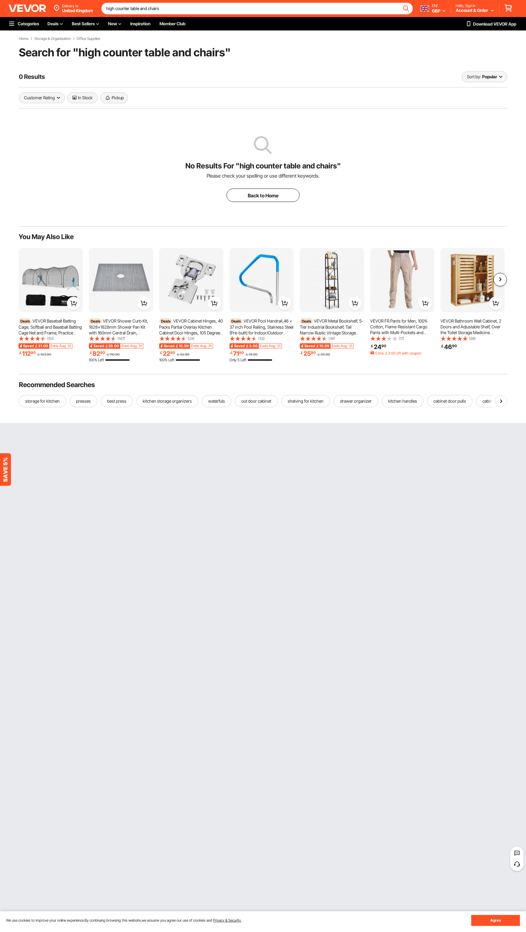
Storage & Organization (52, 39)
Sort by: (474, 76)
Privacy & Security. (227, 920)
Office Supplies (88, 39)
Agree (495, 920)
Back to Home (263, 195)
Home (23, 39)
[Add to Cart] (73, 303)
